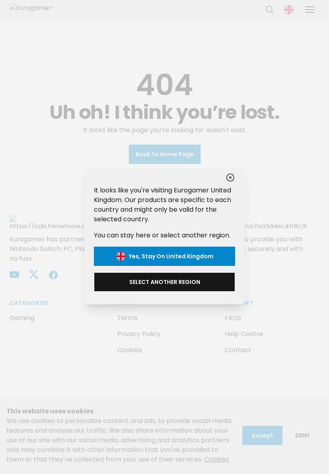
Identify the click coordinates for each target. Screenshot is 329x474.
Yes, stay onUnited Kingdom (171, 256)
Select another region (164, 282)
